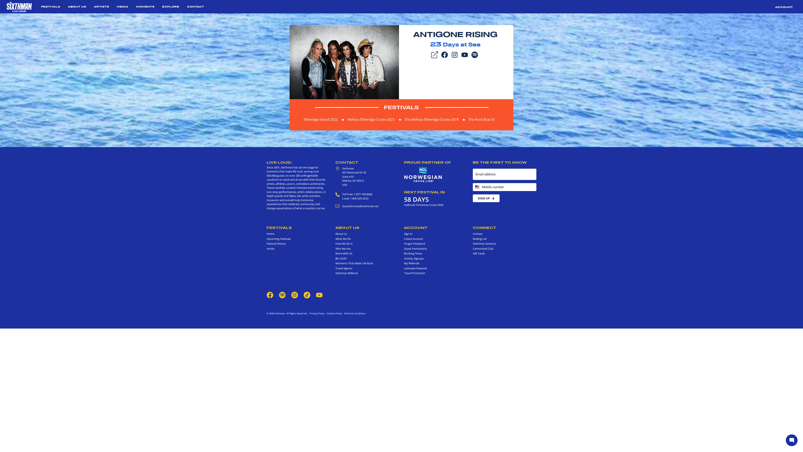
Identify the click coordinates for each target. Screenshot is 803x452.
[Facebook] (444, 54)
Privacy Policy (317, 313)
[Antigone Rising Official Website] (344, 61)
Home (270, 234)
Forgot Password (414, 243)
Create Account (413, 239)
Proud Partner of (427, 162)
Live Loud (279, 162)
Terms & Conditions (354, 313)
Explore (170, 6)
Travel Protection (414, 273)
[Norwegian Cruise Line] (423, 175)
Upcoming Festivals (279, 239)
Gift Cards (479, 253)
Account (784, 7)
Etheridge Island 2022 (321, 119)
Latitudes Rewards (415, 268)
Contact (195, 6)
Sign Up (484, 198)
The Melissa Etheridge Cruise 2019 (431, 119)
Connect (484, 228)
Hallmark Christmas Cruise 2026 (423, 205)
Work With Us (343, 253)
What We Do (343, 239)
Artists (101, 6)
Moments (145, 6)
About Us (77, 6)
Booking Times (413, 253)
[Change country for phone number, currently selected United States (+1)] (477, 187)
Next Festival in (424, 192)
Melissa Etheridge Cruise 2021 (371, 119)
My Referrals (411, 263)
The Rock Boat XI (481, 119)
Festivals (50, 6)
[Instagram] (454, 54)
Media (122, 6)
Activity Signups (414, 258)
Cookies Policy (333, 313)
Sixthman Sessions (484, 243)
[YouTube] (464, 54)
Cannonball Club (483, 248)
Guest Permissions (415, 248)
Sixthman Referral (346, 273)
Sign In (408, 234)
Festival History (276, 243)
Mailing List (480, 239)
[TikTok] (307, 295)
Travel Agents (343, 268)
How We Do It (344, 243)
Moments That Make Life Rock (354, 263)
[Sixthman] (19, 7)
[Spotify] (474, 54)
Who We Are (343, 248)
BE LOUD (341, 258)
